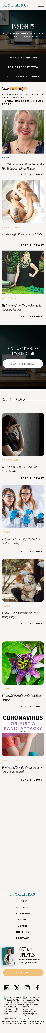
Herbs (6, 689)
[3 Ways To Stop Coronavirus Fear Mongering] (23, 580)
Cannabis (9, 298)
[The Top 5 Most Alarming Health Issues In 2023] (23, 434)
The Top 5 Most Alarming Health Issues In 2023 (19, 469)
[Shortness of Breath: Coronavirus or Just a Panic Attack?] (23, 735)
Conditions (11, 460)
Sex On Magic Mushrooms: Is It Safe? (22, 234)
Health (7, 532)
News (6, 157)
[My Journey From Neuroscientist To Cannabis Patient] (23, 272)
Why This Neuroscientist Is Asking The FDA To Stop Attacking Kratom (23, 166)
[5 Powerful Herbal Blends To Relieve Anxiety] (23, 663)
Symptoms (10, 760)
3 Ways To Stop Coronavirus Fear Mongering (20, 615)
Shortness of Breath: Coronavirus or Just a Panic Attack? (22, 769)
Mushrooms (11, 227)
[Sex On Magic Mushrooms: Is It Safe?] (23, 201)
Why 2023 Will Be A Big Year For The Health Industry (21, 541)
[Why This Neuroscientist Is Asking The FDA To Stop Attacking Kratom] (23, 132)
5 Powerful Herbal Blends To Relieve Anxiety (21, 698)
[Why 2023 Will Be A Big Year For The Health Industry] (23, 506)
